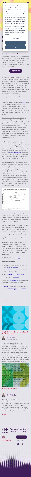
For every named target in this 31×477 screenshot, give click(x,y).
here (19, 258)
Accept (15, 43)
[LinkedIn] (18, 443)
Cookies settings (15, 38)
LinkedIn (24, 288)
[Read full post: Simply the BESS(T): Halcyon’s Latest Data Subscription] (15, 318)
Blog (3, 437)
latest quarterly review (15, 152)
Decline (15, 47)
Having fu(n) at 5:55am (9, 389)
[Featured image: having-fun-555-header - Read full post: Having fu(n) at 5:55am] (15, 375)
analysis (9, 269)
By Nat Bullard (11, 337)
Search (24, 102)
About (4, 436)
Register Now (15, 71)
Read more (5, 414)
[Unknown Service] (22, 443)
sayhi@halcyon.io (12, 288)
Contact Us (21, 437)
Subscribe (6, 286)
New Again (16, 277)
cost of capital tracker (12, 267)
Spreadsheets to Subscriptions (15, 274)
